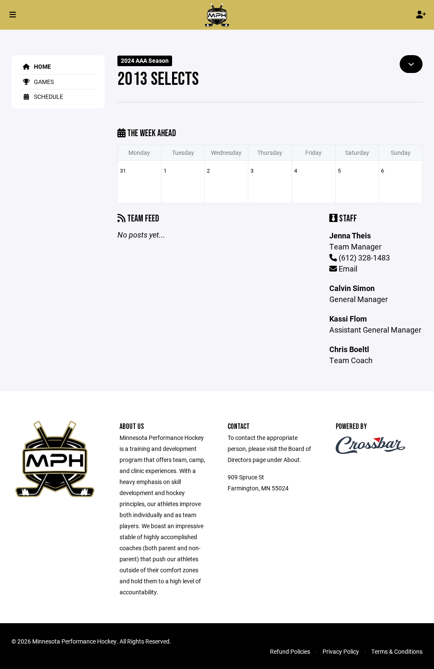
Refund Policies (290, 651)
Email (347, 268)
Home (42, 66)
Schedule (48, 96)
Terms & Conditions (397, 651)
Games (43, 82)
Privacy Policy (341, 651)
